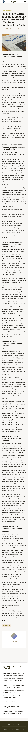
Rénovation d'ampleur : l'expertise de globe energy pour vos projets (14, 686)
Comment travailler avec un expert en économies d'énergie (14, 691)
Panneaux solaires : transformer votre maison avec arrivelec (14, 701)
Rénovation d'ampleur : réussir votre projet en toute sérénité (13, 696)
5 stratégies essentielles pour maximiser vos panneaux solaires (13, 707)
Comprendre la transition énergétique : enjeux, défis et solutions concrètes (14, 674)
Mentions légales (11, 724)
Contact (19, 724)
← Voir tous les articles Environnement (12, 653)
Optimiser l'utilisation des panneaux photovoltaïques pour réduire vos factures (13, 680)
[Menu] (24, 1)
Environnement (10, 5)
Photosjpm (11, 1)
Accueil (3, 5)
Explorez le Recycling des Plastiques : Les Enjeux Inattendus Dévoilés (14, 712)
